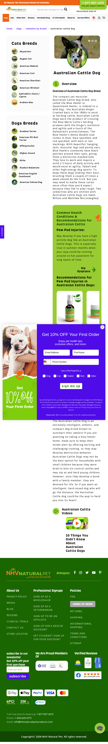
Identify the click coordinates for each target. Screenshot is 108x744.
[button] (100, 728)
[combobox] (47, 362)
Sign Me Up (71, 386)
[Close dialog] (102, 327)
